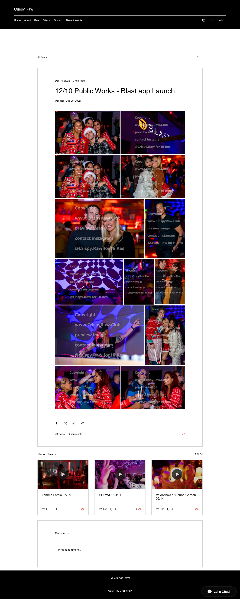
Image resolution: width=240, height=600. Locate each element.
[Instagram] (203, 20)
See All (199, 453)
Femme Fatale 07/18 (56, 495)
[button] (198, 57)
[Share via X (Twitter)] (65, 423)
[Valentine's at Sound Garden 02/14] (177, 474)
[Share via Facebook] (56, 423)
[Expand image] (87, 132)
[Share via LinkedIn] (74, 423)
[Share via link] (82, 423)
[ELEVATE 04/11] (120, 474)
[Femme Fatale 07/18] (63, 474)
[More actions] (183, 81)
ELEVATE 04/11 (110, 495)
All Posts (42, 57)
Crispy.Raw (23, 9)
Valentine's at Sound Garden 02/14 (176, 496)
